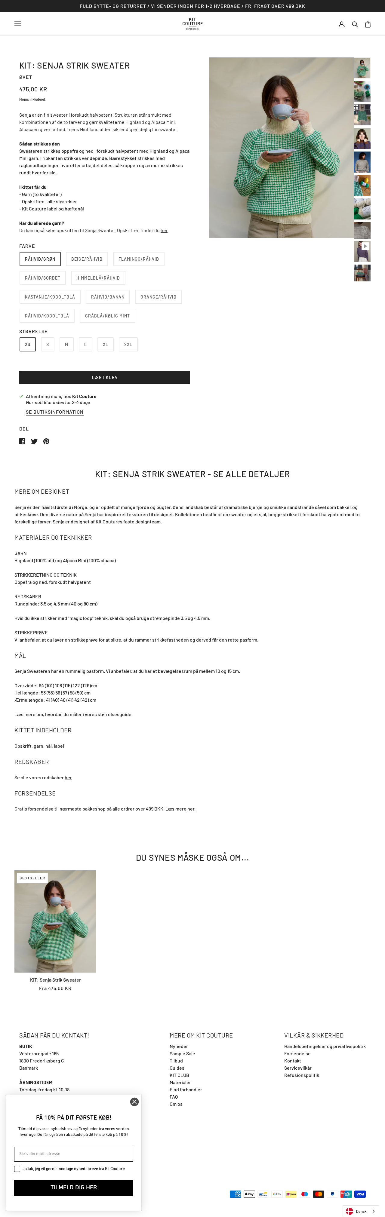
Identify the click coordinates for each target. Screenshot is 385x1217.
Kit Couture (84, 396)
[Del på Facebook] (23, 440)
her (164, 230)
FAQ (174, 1096)
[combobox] (361, 1211)
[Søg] (355, 23)
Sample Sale (182, 1053)
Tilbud (176, 1060)
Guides (177, 1068)
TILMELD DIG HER (74, 1188)
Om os (176, 1104)
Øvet (25, 77)
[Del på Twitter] (35, 440)
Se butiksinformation (55, 412)
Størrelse (33, 331)
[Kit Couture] (193, 23)
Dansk (361, 1211)
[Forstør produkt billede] (281, 147)
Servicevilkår (298, 1068)
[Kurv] (367, 23)
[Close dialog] (134, 1101)
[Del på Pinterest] (46, 440)
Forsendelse (297, 1053)
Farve (27, 246)
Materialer (180, 1082)
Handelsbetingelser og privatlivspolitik (325, 1046)
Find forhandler (186, 1089)
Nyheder (179, 1046)
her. (191, 808)
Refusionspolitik (301, 1075)
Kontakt (292, 1060)
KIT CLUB (179, 1075)
